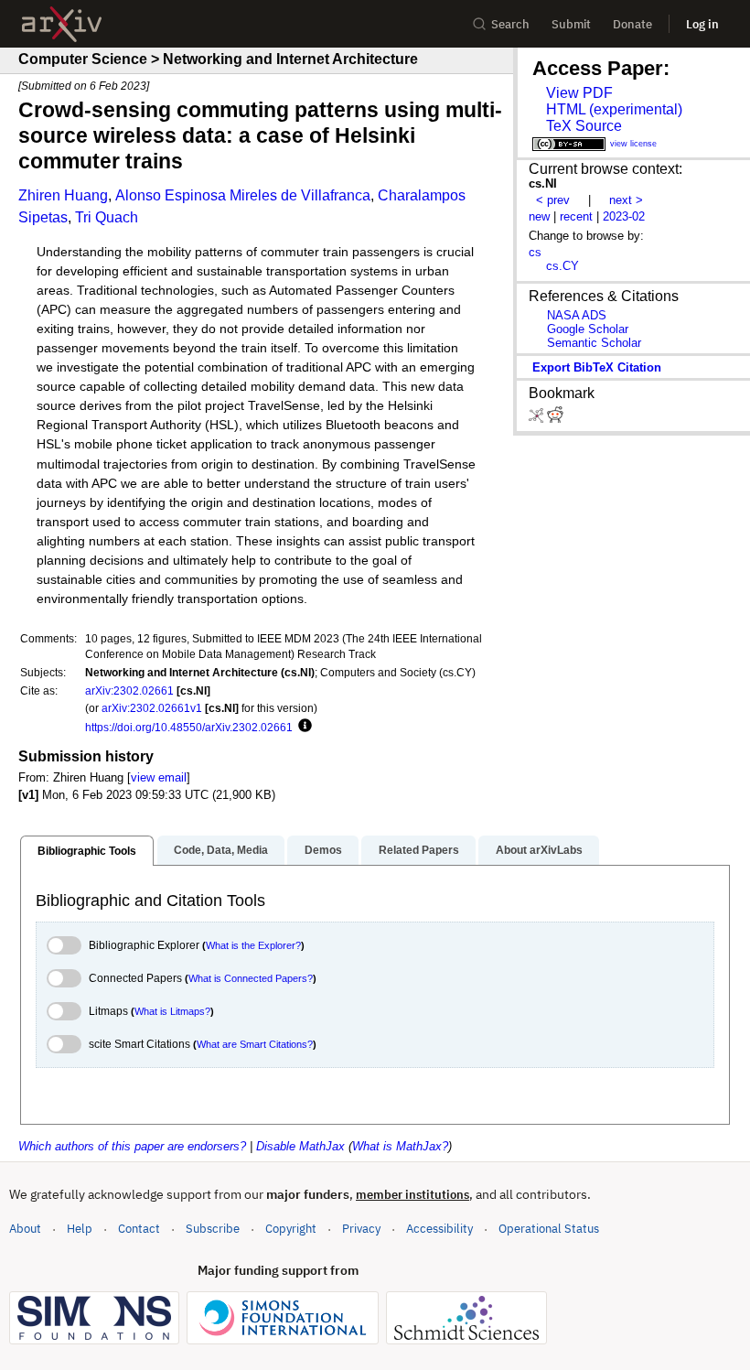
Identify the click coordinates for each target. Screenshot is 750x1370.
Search (510, 24)
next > (626, 200)
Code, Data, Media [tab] (221, 850)
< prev (553, 200)
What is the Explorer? (253, 945)
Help (79, 1228)
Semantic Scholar (594, 343)
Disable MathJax (300, 1146)
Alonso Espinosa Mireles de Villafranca (242, 195)
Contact (139, 1228)
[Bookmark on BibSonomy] (538, 419)
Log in (702, 24)
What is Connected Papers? (250, 978)
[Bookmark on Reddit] (555, 419)
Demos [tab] (323, 850)
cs (535, 252)
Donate (632, 24)
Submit (571, 24)
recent (576, 216)
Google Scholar (587, 329)
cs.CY (562, 266)
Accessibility (439, 1228)
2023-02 (624, 216)
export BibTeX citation (596, 367)
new (539, 216)
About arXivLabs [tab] (539, 850)
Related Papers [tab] (419, 850)
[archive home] (62, 24)
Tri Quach (106, 217)
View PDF (579, 93)
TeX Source (584, 126)
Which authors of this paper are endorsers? (132, 1146)
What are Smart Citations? (255, 1044)
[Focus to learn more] (302, 726)
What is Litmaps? (172, 1011)
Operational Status (548, 1228)
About (25, 1228)
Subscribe (213, 1228)
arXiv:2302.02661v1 (152, 708)
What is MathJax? (400, 1146)
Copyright (290, 1228)
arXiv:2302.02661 (129, 690)
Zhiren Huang (63, 195)
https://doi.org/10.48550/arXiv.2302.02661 (189, 727)
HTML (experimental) (614, 109)
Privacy (361, 1228)
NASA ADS (576, 315)
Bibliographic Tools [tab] (87, 851)
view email (159, 777)
